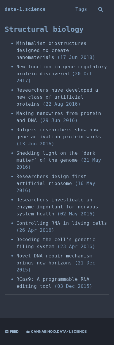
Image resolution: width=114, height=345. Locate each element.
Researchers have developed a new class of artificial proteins (57, 97)
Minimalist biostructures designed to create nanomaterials (51, 50)
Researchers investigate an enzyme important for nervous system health (57, 207)
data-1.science (25, 9)
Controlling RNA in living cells (61, 223)
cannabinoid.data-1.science (58, 331)
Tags (81, 9)
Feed (14, 331)
